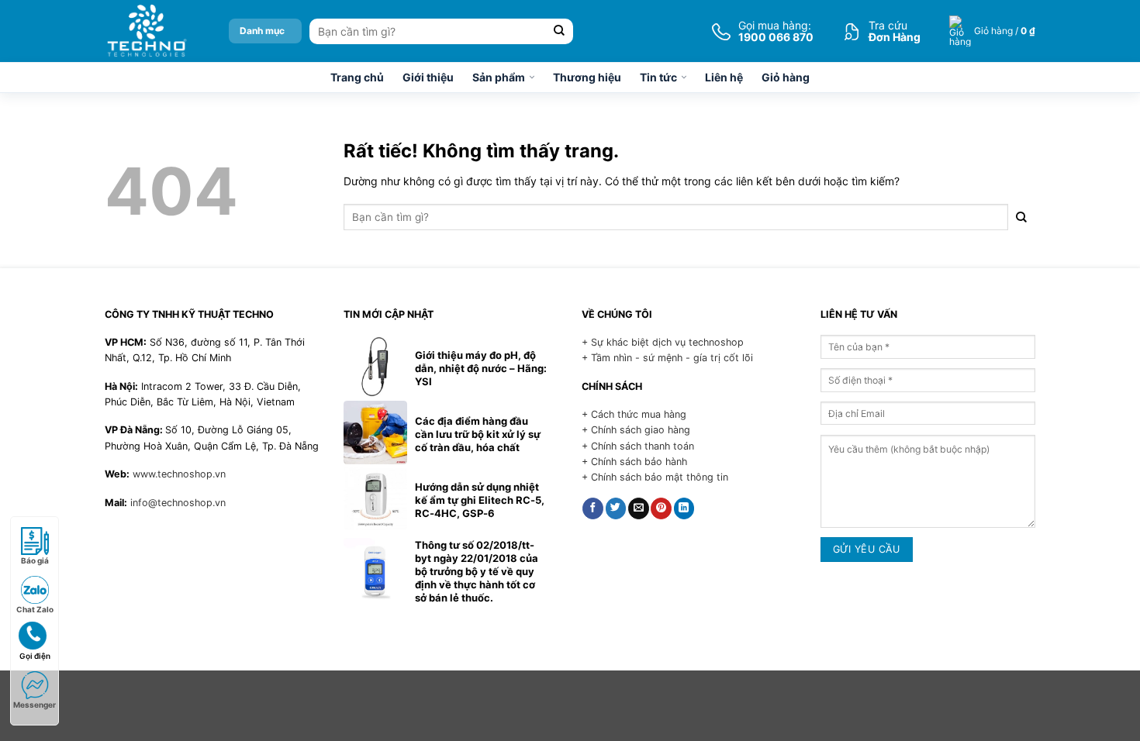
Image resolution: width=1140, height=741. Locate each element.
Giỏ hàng (786, 77)
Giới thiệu (428, 77)
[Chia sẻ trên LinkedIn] (684, 508)
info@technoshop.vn (178, 502)
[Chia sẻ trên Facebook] (592, 508)
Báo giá (35, 560)
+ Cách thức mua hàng (634, 414)
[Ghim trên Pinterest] (661, 508)
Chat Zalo (35, 609)
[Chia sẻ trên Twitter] (616, 508)
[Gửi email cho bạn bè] (638, 508)
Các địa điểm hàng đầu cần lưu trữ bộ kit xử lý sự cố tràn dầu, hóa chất (478, 434)
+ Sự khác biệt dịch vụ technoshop (663, 342)
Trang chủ (357, 77)
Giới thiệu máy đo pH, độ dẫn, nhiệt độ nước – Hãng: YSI (481, 368)
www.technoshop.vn (179, 474)
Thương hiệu (587, 77)
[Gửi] (559, 31)
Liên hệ (724, 77)
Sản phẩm (498, 77)
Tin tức (658, 77)
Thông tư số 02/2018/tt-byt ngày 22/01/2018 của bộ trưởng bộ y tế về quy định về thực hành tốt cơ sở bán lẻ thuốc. (476, 571)
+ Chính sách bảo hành (634, 461)
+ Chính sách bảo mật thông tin (655, 477)
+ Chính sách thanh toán (638, 446)
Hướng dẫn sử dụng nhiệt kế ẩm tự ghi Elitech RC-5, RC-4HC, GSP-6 (479, 500)
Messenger (34, 704)
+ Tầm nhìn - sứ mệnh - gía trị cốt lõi (667, 358)
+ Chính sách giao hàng (636, 430)
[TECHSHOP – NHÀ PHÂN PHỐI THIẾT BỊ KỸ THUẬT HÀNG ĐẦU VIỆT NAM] (146, 31)
